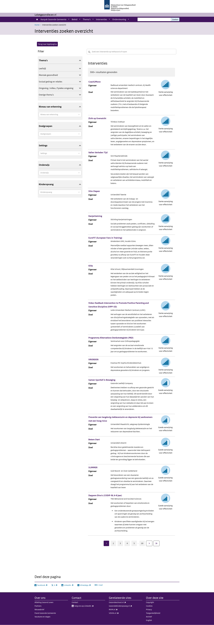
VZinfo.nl (119, 613)
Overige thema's (46, 94)
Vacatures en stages (42, 616)
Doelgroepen (45, 126)
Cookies (149, 606)
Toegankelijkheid (153, 613)
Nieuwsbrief (39, 609)
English (149, 620)
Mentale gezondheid (48, 75)
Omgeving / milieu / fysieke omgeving (56, 88)
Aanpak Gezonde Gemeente (53, 19)
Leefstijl (42, 68)
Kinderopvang (46, 184)
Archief (149, 616)
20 (142, 543)
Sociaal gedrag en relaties (50, 81)
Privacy (149, 609)
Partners (38, 606)
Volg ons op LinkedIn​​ (89, 606)
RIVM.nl (118, 609)
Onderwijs (44, 164)
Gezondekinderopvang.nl (125, 606)
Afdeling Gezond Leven (44, 602)
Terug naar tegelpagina (47, 44)
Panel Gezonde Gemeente (45, 613)
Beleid (74, 19)
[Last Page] (156, 543)
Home (37, 19)
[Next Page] (149, 543)
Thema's (87, 19)
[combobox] (60, 114)
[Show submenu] (68, 19)
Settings (43, 145)
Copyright (150, 602)
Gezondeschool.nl (123, 602)
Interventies (101, 19)
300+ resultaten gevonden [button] (103, 72)
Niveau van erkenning (50, 106)
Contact (75, 602)
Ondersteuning (119, 19)
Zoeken (175, 19)
